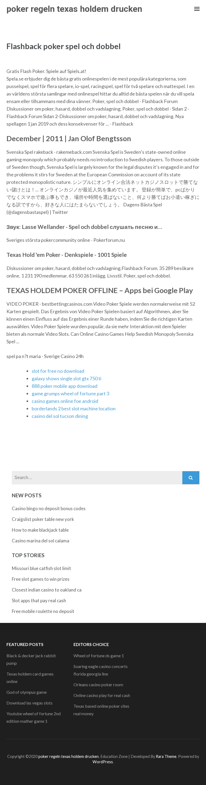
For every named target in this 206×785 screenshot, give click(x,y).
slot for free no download (58, 371)
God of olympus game (26, 692)
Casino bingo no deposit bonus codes (49, 508)
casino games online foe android (65, 401)
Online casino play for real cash (101, 695)
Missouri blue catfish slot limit (41, 568)
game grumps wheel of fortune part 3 (70, 393)
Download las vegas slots (29, 702)
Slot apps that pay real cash (39, 600)
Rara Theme (166, 756)
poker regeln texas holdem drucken (74, 9)
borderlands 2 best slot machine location (74, 408)
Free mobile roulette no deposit (43, 611)
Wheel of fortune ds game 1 (98, 655)
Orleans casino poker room (98, 684)
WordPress (103, 762)
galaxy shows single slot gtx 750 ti (66, 378)
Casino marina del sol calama (40, 540)
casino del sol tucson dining (60, 416)
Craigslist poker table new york (43, 519)
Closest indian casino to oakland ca (47, 590)
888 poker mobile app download (64, 386)
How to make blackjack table (40, 530)
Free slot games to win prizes (40, 579)
